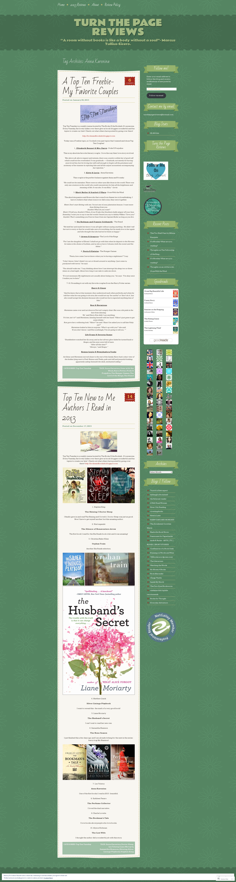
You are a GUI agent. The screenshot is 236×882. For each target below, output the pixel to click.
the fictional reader (158, 499)
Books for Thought (158, 599)
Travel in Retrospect (159, 491)
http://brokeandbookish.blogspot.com (98, 136)
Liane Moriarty (126, 847)
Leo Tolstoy (114, 847)
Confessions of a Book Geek (162, 549)
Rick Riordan (149, 330)
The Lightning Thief (152, 328)
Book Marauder (156, 574)
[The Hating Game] (175, 324)
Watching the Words (158, 565)
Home (61, 4)
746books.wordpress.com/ (161, 557)
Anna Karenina (112, 368)
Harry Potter (120, 371)
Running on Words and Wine (162, 553)
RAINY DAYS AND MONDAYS (162, 520)
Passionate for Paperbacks (161, 536)
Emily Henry (149, 293)
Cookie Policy (48, 878)
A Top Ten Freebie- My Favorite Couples (90, 86)
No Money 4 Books (158, 570)
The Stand (129, 376)
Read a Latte (155, 516)
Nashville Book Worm (159, 532)
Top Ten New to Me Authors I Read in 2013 (88, 408)
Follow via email (156, 95)
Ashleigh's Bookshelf (159, 495)
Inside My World (157, 582)
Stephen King (127, 852)
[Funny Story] (175, 306)
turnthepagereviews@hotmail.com (158, 115)
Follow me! (161, 68)
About (95, 4)
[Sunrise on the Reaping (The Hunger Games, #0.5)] (175, 315)
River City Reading (158, 507)
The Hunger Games (120, 373)
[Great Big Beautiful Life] (175, 297)
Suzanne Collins (150, 312)
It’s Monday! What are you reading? (161, 244)
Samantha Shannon (109, 849)
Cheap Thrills (156, 578)
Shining (123, 849)
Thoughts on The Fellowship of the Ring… (162, 252)
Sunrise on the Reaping (154, 310)
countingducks (156, 511)
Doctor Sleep (127, 844)
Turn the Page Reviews (118, 27)
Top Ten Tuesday (83, 368)
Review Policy (112, 4)
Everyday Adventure (159, 603)
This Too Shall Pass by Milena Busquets (162, 235)
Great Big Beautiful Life (154, 291)
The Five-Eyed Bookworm (161, 586)
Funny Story (149, 300)
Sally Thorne (149, 321)
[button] (74, 485)
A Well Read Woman (158, 503)
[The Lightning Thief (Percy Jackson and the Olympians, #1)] (175, 333)
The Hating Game (151, 319)
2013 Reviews (78, 4)
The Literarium (156, 561)
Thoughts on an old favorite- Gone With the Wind (162, 269)
